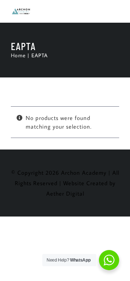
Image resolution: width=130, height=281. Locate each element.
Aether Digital (65, 193)
